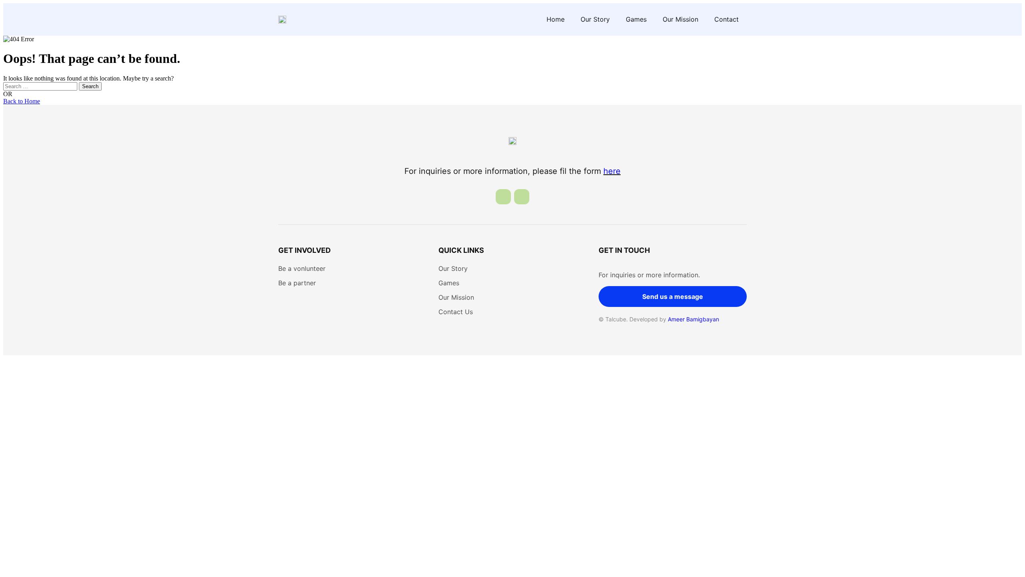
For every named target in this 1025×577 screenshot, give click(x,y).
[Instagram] (521, 196)
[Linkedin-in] (503, 196)
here (612, 171)
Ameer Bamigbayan (693, 319)
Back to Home (21, 101)
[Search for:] (41, 86)
